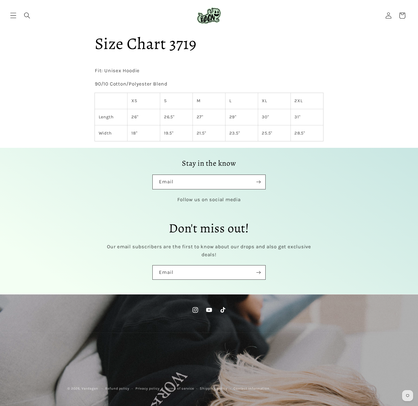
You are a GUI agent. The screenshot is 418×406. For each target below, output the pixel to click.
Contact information (251, 388)
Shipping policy (213, 388)
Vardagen (90, 388)
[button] (13, 15)
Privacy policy (147, 388)
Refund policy (117, 388)
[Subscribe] (258, 182)
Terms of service (179, 388)
